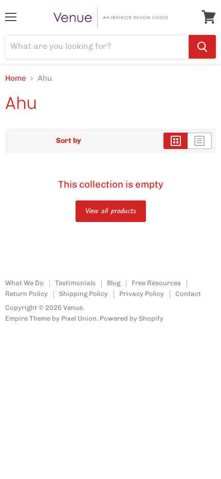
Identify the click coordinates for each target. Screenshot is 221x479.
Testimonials (75, 283)
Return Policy (26, 294)
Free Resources (156, 283)
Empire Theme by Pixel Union (51, 318)
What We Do (24, 283)
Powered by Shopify (131, 318)
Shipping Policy (83, 294)
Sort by (68, 141)
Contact (188, 294)
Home (15, 78)
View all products (110, 211)
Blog (113, 283)
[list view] (200, 141)
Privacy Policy (141, 294)
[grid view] (175, 141)
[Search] (202, 47)
